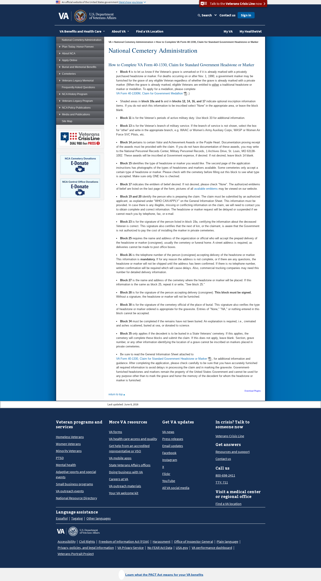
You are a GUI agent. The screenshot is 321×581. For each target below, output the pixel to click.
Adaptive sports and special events (76, 474)
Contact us (227, 15)
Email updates (172, 446)
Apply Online (69, 60)
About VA (119, 31)
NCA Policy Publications (76, 107)
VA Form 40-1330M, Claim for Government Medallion (149, 93)
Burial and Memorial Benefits (79, 67)
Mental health (66, 465)
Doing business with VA (126, 472)
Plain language (227, 541)
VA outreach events (70, 491)
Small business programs (74, 484)
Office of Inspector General (193, 541)
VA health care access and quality (133, 439)
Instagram (169, 460)
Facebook (169, 453)
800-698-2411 (225, 475)
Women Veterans (68, 444)
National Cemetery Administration (82, 40)
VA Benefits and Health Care (80, 31)
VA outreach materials (125, 486)
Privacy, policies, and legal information (86, 547)
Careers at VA (118, 479)
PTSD (60, 458)
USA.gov (182, 547)
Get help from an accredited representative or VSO (129, 448)
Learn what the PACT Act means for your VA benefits (164, 574)
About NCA (68, 53)
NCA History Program (74, 94)
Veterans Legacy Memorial (78, 80)
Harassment (161, 541)
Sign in (246, 15)
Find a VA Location (149, 31)
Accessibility (67, 541)
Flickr (166, 474)
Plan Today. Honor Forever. (78, 46)
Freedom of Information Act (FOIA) (124, 541)
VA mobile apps (120, 458)
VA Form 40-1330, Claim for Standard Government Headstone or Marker (161, 358)
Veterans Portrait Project (76, 554)
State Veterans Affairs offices (129, 465)
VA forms (115, 432)
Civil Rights (87, 541)
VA (110, 42)
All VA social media (175, 488)
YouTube (168, 481)
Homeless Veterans (70, 437)
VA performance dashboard (212, 547)
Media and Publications (76, 114)
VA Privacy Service (130, 547)
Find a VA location (229, 503)
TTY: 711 (222, 482)
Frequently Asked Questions (78, 87)
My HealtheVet (251, 31)
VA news (168, 432)
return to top (116, 394)
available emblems (206, 188)
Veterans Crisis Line (230, 436)
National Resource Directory (76, 498)
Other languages (98, 518)
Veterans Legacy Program (77, 100)
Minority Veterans (69, 451)
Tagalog (77, 518)
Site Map (67, 121)
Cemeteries (69, 73)
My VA (228, 31)
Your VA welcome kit (123, 493)
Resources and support (233, 451)
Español (62, 518)
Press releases (172, 439)
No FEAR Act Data (159, 547)
